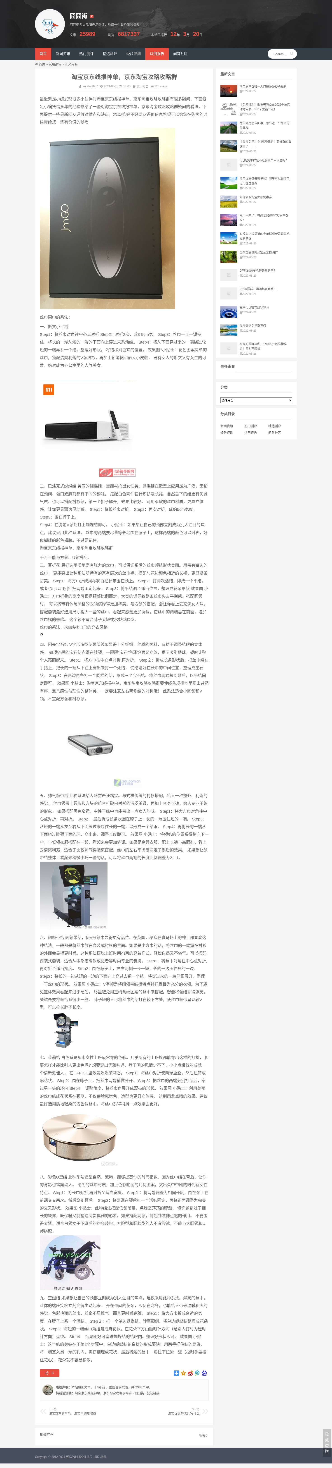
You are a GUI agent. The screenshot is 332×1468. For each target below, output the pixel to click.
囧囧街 (117, 1387)
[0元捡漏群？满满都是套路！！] (228, 298)
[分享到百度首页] (204, 1373)
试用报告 (55, 64)
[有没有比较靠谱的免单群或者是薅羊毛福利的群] (228, 243)
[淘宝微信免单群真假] (228, 335)
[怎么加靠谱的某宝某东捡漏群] (228, 261)
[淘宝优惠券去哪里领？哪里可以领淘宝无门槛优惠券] (228, 188)
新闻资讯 (226, 426)
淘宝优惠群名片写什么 (184, 1413)
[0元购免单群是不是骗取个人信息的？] (228, 169)
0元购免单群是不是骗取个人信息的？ (264, 160)
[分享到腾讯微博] (197, 1373)
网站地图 (101, 1456)
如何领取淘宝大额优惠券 (256, 197)
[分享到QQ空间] (183, 1373)
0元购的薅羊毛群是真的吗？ (258, 270)
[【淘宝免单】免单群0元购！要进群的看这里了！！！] (228, 151)
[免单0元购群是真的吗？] (228, 316)
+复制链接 (151, 1393)
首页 (42, 64)
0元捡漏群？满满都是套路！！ (259, 289)
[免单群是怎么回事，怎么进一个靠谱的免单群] (228, 132)
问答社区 (274, 433)
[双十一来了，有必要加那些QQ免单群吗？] (228, 225)
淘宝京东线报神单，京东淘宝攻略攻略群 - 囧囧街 (109, 1393)
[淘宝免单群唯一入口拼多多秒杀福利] (228, 96)
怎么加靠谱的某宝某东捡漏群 (259, 252)
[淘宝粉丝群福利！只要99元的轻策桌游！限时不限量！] (228, 353)
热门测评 (250, 426)
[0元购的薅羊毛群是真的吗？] (228, 280)
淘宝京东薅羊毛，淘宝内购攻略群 (72, 1413)
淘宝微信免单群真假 (253, 325)
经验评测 (226, 433)
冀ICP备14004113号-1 (80, 1456)
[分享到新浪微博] (190, 1373)
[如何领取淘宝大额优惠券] (228, 206)
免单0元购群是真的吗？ (255, 307)
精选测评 (274, 426)
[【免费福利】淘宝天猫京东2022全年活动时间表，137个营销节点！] (228, 114)
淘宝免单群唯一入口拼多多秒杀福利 (263, 86)
